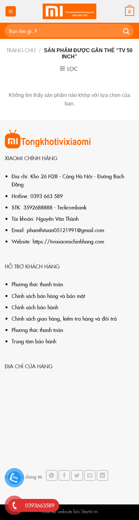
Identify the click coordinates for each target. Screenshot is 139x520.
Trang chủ (21, 49)
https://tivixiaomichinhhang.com (68, 241)
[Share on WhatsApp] (52, 475)
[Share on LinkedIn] (102, 475)
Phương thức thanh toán (37, 284)
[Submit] (126, 30)
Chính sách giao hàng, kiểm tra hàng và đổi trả (64, 318)
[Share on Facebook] (64, 475)
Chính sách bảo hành (35, 307)
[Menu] (10, 11)
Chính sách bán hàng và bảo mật (48, 295)
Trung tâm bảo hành (34, 341)
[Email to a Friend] (90, 475)
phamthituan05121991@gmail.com (65, 229)
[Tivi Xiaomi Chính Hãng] (69, 11)
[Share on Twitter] (77, 475)
